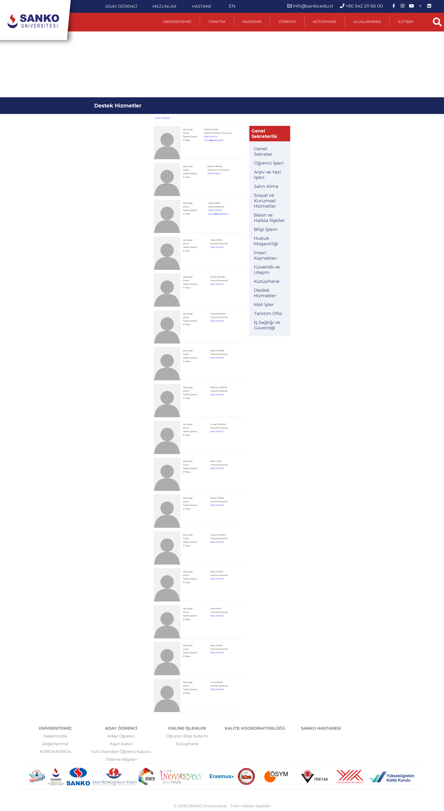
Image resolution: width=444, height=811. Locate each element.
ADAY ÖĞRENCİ (121, 5)
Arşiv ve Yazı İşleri (267, 174)
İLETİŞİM (405, 21)
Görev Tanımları (162, 118)
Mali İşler (264, 304)
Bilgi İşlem (266, 229)
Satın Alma (266, 186)
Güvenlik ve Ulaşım (267, 269)
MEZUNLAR (164, 5)
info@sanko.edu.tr (313, 6)
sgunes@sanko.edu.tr (218, 214)
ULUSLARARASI (367, 21)
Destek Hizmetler (265, 292)
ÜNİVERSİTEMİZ (177, 21)
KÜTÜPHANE (324, 21)
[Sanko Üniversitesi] (33, 21)
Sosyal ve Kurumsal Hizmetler (265, 200)
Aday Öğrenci (121, 736)
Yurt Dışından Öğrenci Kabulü (121, 751)
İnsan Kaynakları (265, 255)
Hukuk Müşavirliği (266, 241)
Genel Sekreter (263, 151)
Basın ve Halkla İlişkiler (269, 217)
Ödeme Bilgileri (121, 759)
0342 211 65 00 (210, 137)
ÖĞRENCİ (287, 21)
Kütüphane (266, 281)
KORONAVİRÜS (55, 751)
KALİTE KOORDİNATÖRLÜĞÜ (255, 728)
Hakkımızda (55, 736)
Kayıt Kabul (121, 743)
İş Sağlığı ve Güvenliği (267, 325)
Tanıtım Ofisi (268, 313)
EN (232, 6)
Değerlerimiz (55, 743)
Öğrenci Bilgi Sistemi (187, 736)
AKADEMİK (252, 21)
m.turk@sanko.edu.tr (214, 140)
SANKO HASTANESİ (321, 728)
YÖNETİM (216, 21)
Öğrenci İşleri (269, 163)
